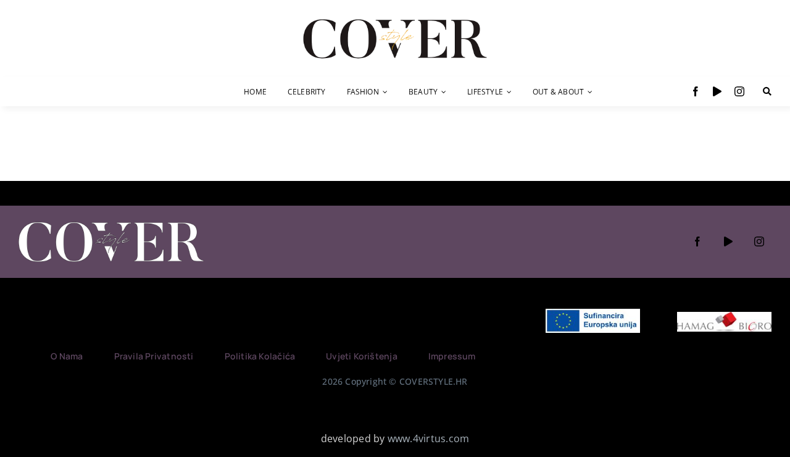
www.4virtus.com (429, 438)
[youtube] (717, 91)
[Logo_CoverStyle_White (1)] (111, 223)
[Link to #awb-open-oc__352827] (767, 91)
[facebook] (696, 91)
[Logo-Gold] (395, 20)
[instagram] (739, 91)
